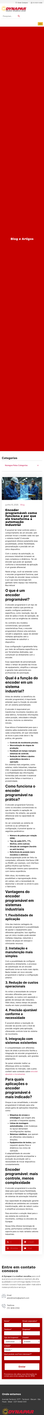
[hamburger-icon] (40, 23)
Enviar (22, 1366)
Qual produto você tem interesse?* (18, 1354)
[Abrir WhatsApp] (38, 1409)
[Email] (4, 1296)
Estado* (26, 1338)
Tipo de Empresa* (11, 1338)
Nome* (7, 1321)
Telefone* (8, 1329)
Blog (22, 505)
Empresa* (26, 1329)
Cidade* (7, 1346)
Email (9, 1295)
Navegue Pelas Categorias (16, 465)
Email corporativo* (30, 1321)
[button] (13, 1242)
